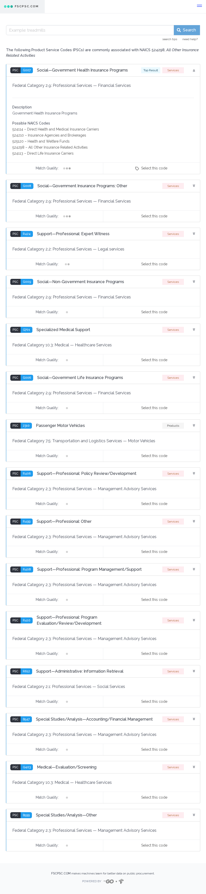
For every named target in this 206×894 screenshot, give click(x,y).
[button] (199, 7)
